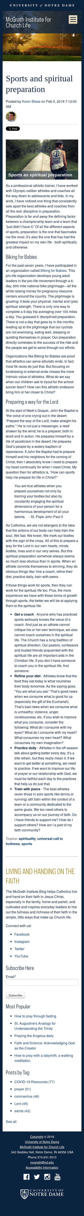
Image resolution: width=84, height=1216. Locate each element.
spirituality (27, 838)
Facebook (22, 934)
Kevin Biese (31, 101)
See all (11, 1121)
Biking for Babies (53, 270)
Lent (21, 1103)
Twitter (19, 948)
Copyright (36, 1136)
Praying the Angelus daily (34, 1035)
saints (22, 1110)
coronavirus (26, 1096)
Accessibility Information (42, 1167)
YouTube (21, 956)
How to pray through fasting (35, 1016)
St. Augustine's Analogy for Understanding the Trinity (35, 1026)
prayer (22, 1089)
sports (27, 843)
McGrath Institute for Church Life (28, 22)
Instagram (22, 941)
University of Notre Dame (42, 1141)
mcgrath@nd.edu (42, 1162)
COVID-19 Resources (34, 1081)
